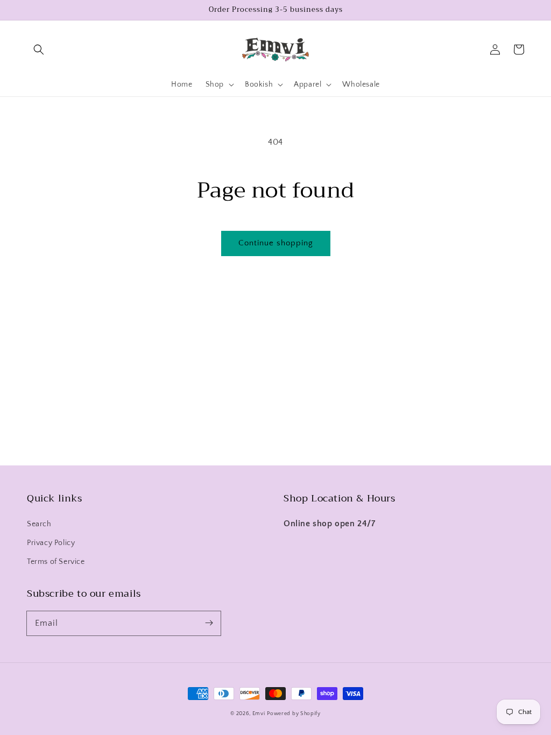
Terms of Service (56, 561)
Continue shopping (275, 243)
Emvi (258, 714)
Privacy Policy (51, 543)
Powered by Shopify (294, 714)
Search (39, 524)
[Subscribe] (209, 623)
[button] (39, 49)
